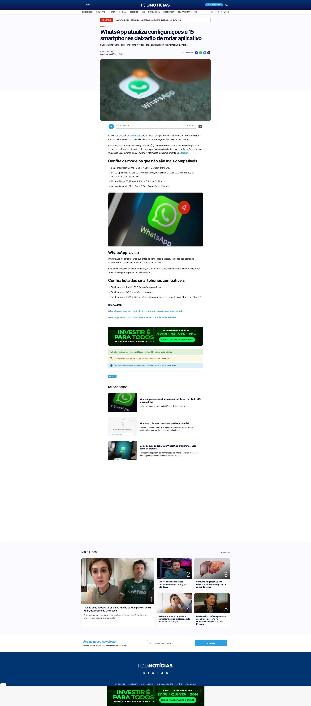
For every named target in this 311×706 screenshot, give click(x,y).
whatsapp (112, 376)
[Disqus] (155, 500)
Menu (88, 5)
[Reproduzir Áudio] (111, 126)
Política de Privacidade (186, 684)
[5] (212, 603)
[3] (212, 568)
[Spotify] (228, 12)
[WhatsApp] (200, 52)
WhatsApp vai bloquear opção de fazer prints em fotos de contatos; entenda (145, 311)
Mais (195, 12)
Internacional (154, 12)
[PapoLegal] (196, 52)
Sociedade (134, 12)
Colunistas (100, 12)
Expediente (133, 684)
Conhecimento (169, 12)
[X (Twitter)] (221, 12)
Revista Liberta (184, 12)
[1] (117, 581)
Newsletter (120, 684)
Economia (122, 12)
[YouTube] (218, 12)
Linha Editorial (147, 684)
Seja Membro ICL (214, 5)
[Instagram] (212, 12)
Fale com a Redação (165, 684)
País (143, 12)
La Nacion (183, 153)
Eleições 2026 (87, 12)
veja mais (224, 552)
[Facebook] (215, 12)
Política (112, 12)
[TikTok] (225, 12)
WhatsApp (135, 135)
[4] (174, 603)
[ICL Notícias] (155, 5)
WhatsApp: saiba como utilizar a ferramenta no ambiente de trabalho (142, 317)
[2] (174, 568)
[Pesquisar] (226, 5)
